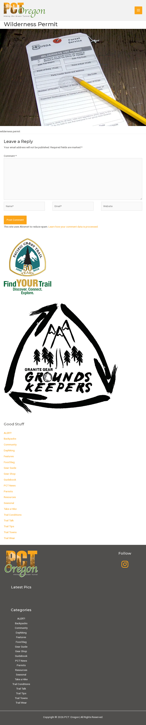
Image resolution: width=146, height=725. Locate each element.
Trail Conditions (12, 514)
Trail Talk (9, 520)
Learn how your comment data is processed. (73, 226)
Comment (10, 155)
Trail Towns (10, 532)
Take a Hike (10, 508)
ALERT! (8, 432)
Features (9, 456)
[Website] (121, 206)
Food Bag (9, 462)
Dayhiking (9, 450)
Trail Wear (9, 538)
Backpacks (10, 438)
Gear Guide (10, 467)
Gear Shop (10, 473)
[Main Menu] (138, 10)
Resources (10, 497)
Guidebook (10, 479)
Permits (8, 491)
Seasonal (9, 502)
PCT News (10, 485)
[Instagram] (124, 564)
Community (10, 444)
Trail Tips (9, 526)
